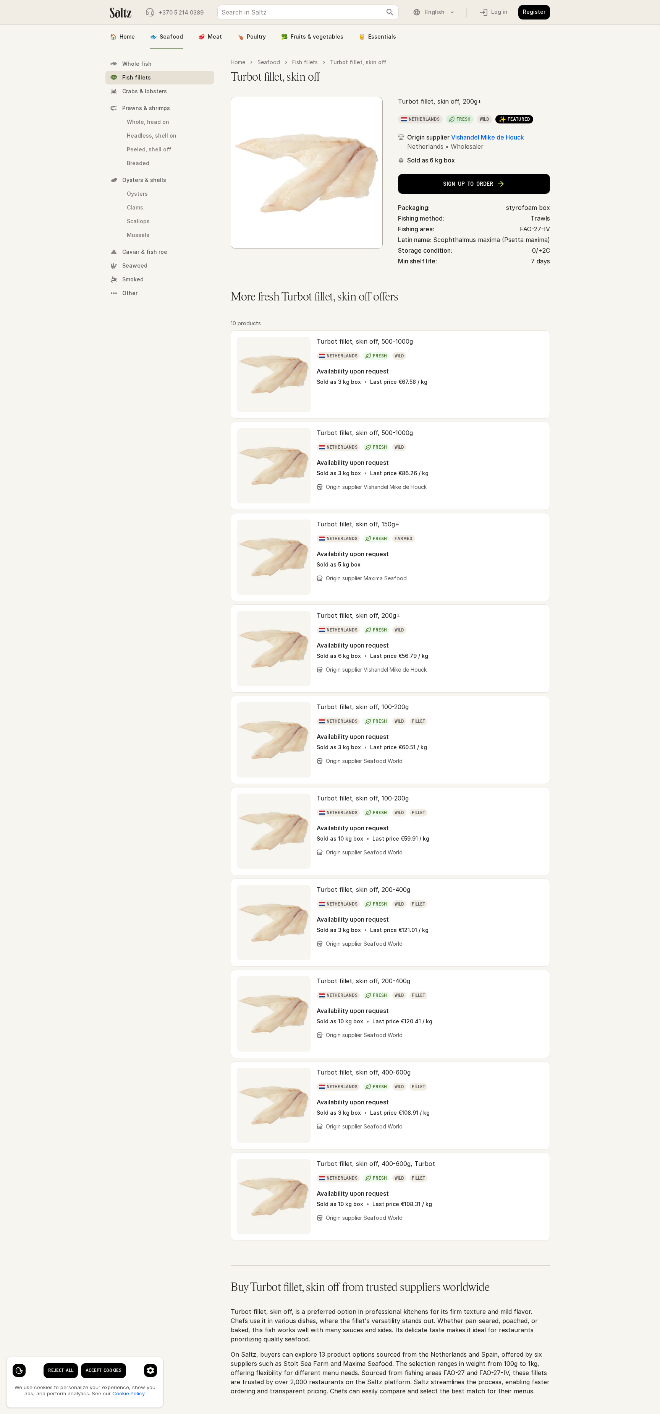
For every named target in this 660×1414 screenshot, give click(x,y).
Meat (210, 36)
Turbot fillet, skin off (358, 62)
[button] (390, 374)
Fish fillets (305, 62)
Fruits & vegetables (312, 36)
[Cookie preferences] (150, 1370)
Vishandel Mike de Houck (487, 137)
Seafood (166, 36)
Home (122, 36)
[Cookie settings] (19, 1370)
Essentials (377, 36)
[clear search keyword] (389, 12)
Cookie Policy (128, 1393)
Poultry (251, 36)
